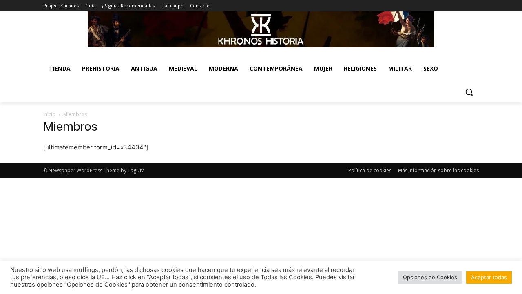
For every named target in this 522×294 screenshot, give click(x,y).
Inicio (49, 114)
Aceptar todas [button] (489, 277)
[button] (469, 92)
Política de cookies (370, 170)
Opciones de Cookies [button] (430, 277)
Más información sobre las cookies (438, 170)
